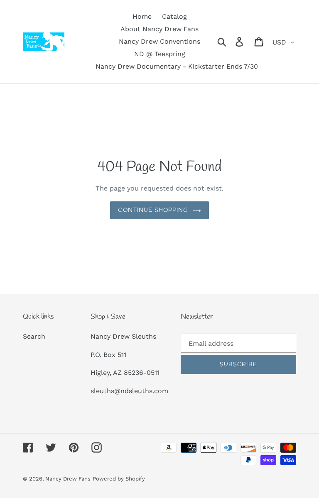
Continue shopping (153, 210)
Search (34, 336)
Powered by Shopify (119, 479)
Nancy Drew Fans (68, 479)
